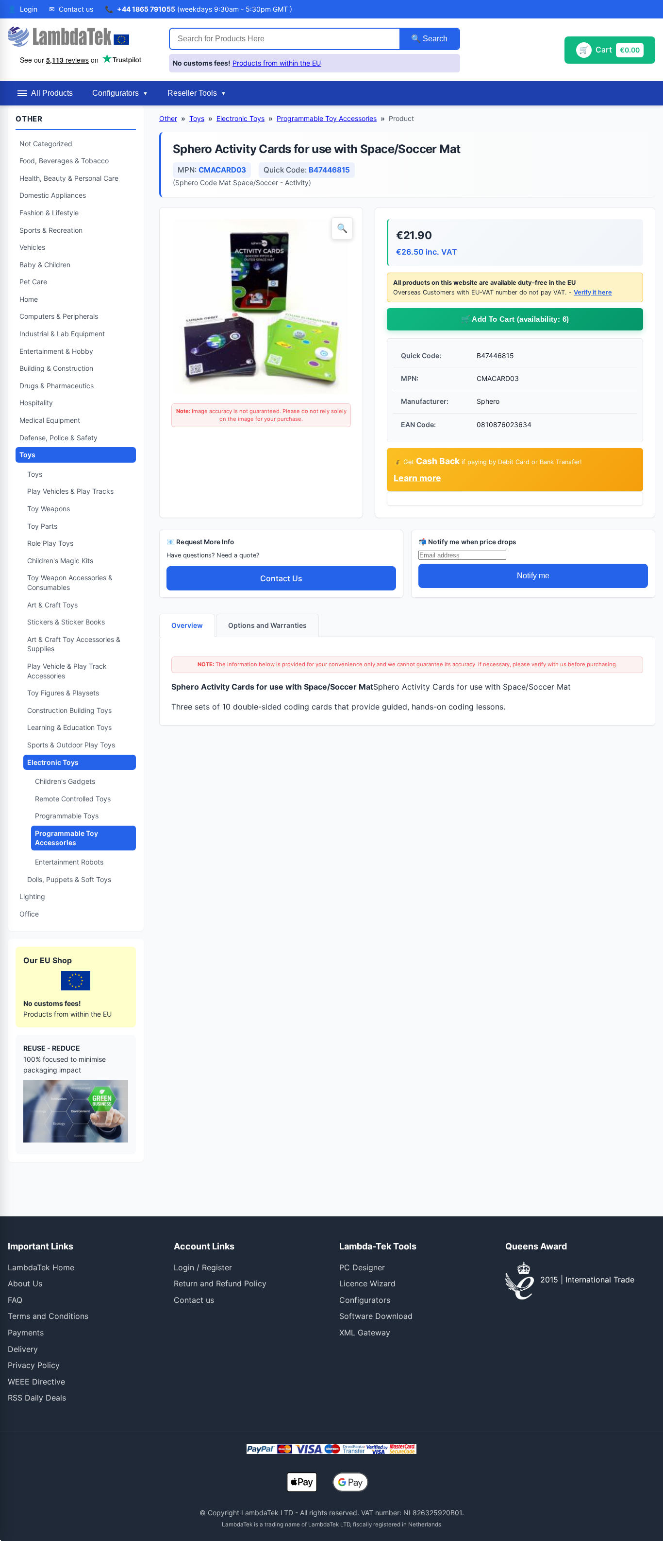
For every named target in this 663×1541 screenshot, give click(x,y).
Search (434, 39)
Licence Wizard (367, 1283)
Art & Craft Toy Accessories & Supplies (73, 644)
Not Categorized (45, 143)
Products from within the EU (276, 63)
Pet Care (33, 281)
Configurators (364, 1300)
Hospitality (36, 402)
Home (28, 299)
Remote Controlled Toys (73, 799)
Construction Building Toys (69, 710)
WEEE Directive (36, 1381)
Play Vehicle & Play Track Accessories (67, 671)
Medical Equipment (49, 420)
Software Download (376, 1316)
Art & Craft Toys (52, 605)
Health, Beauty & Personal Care (68, 178)
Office (29, 914)
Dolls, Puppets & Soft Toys (69, 879)
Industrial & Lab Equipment (62, 333)
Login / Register (203, 1267)
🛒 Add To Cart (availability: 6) (515, 319)
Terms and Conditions (48, 1316)
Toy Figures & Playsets (63, 693)
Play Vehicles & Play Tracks (70, 491)
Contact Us (281, 578)
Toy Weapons (48, 508)
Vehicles (32, 247)
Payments (26, 1332)
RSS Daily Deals (37, 1397)
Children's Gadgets (65, 781)
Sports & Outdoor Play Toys (71, 745)
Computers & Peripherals (58, 316)
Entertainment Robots (69, 862)
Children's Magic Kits (60, 560)
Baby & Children (44, 264)
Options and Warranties (267, 625)
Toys (27, 454)
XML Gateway (364, 1332)
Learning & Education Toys (69, 727)
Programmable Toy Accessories (66, 838)
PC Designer (362, 1267)
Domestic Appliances (52, 195)
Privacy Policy (34, 1365)
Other (168, 118)
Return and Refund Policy (220, 1283)
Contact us (194, 1300)
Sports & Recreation (51, 230)
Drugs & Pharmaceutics (56, 385)
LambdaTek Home (41, 1267)
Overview (187, 625)
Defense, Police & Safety (58, 437)
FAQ (15, 1300)
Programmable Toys (67, 816)
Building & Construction (56, 368)
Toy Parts (42, 526)
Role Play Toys (50, 543)
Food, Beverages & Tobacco (64, 160)
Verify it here (593, 292)
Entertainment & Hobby (56, 351)
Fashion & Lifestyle (49, 212)
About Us (25, 1283)
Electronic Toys (53, 762)
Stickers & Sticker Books (66, 622)
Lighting (32, 896)
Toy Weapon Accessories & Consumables (70, 582)
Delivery (23, 1349)
